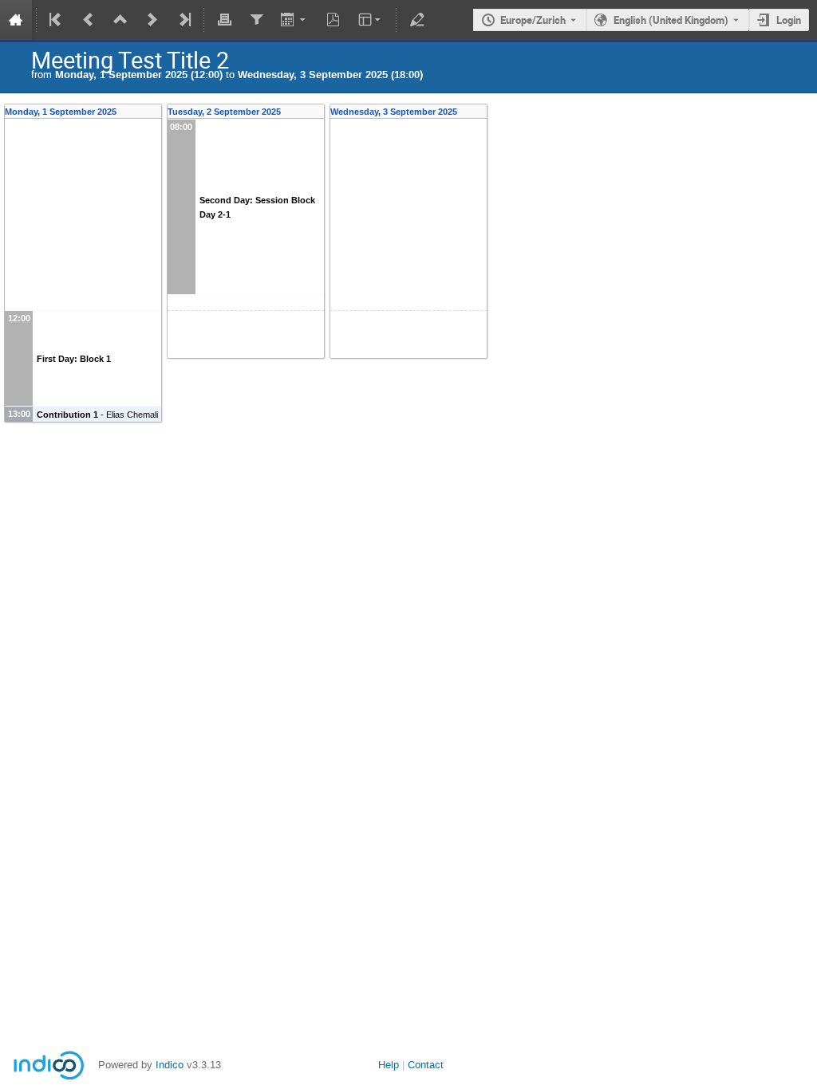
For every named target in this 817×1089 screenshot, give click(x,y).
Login (788, 20)
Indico (170, 1064)
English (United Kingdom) (671, 20)
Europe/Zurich (533, 20)
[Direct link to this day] (156, 111)
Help (388, 1064)
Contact (426, 1064)
